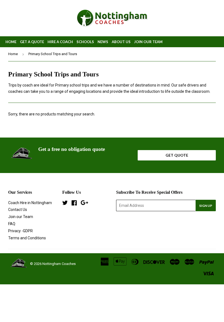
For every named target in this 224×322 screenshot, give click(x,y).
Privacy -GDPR (20, 231)
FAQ (11, 224)
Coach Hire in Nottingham (30, 203)
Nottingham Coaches (59, 264)
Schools (85, 42)
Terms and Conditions (27, 238)
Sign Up (205, 206)
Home (10, 42)
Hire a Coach (60, 42)
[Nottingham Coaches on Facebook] (74, 203)
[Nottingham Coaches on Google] (84, 203)
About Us (121, 42)
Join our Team (148, 42)
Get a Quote (32, 42)
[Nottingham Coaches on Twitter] (65, 203)
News (103, 42)
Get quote (177, 155)
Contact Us (17, 209)
